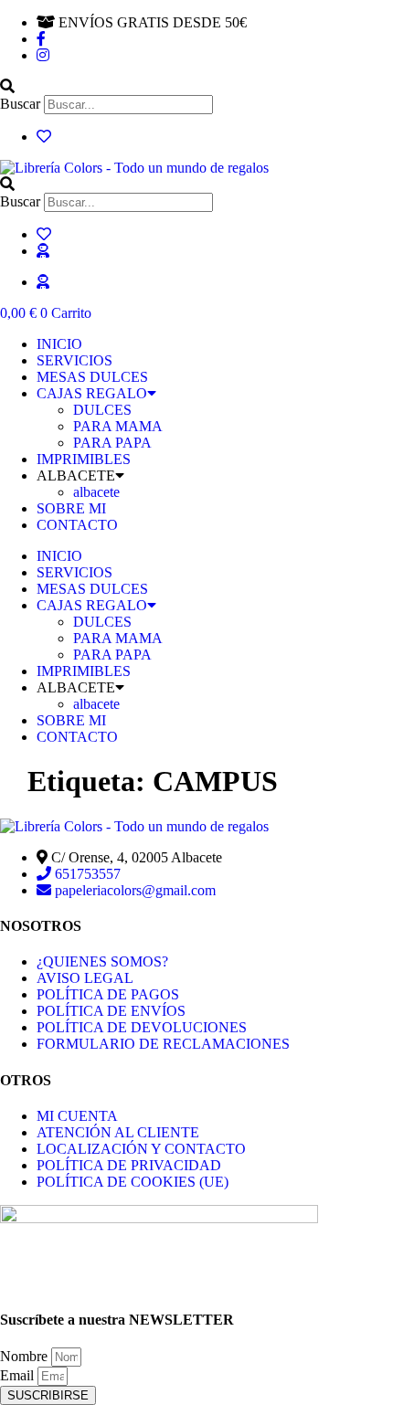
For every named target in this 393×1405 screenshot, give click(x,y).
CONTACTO (77, 525)
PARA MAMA (118, 426)
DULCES (102, 409)
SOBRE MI (71, 508)
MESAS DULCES (92, 377)
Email (18, 1375)
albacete (96, 492)
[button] (196, 87)
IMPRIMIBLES (84, 459)
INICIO (59, 344)
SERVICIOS (74, 360)
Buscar (20, 103)
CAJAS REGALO (92, 393)
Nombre (25, 1356)
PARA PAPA (112, 442)
